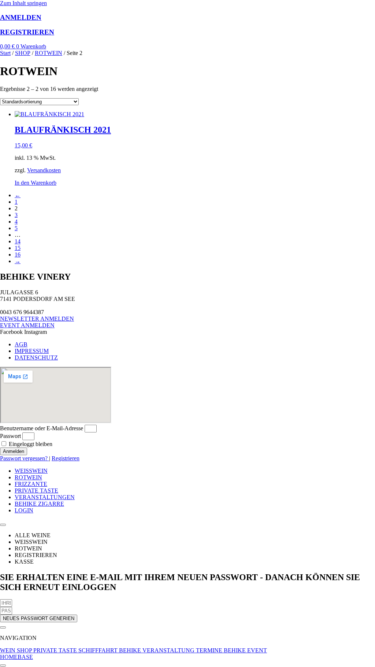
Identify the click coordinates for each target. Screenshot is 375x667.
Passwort (10, 436)
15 (18, 248)
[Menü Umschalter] (3, 525)
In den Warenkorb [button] (35, 183)
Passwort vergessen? (24, 458)
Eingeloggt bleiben (29, 444)
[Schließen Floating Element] (3, 627)
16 (18, 254)
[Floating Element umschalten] (3, 665)
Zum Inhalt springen (23, 3)
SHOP (22, 53)
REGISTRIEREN (27, 32)
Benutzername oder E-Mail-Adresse (41, 428)
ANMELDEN (20, 17)
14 (18, 241)
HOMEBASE (16, 657)
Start (5, 53)
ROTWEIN (48, 53)
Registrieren (65, 458)
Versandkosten (44, 170)
